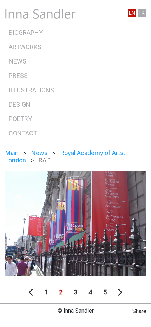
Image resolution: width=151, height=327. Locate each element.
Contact (23, 133)
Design (20, 104)
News (17, 61)
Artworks (25, 47)
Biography (26, 32)
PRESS (18, 75)
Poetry (20, 118)
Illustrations (31, 90)
